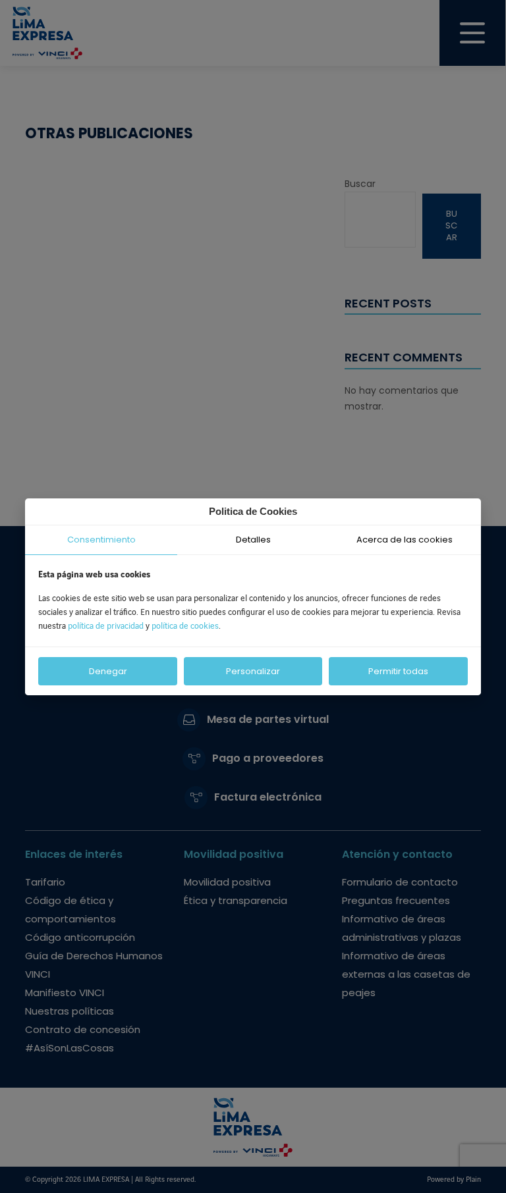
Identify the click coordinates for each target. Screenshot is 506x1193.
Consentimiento (101, 539)
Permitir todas (398, 671)
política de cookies (185, 626)
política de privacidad (107, 626)
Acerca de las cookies (404, 539)
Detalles (253, 539)
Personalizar (253, 671)
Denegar (108, 671)
